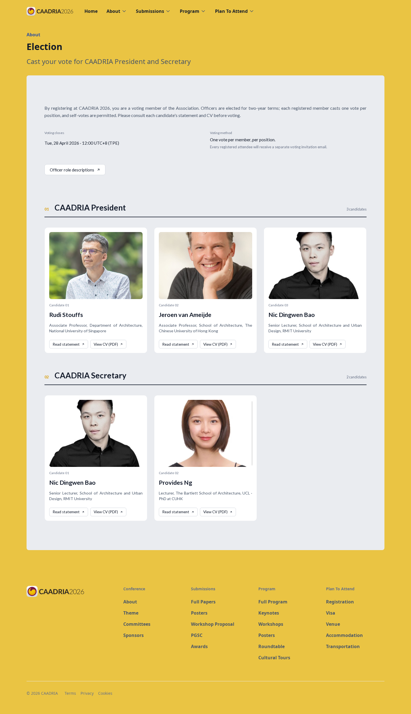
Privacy (87, 693)
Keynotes (268, 613)
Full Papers (203, 602)
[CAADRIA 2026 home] (70, 591)
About (130, 602)
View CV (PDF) (106, 344)
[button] (116, 11)
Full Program (272, 602)
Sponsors (133, 635)
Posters (199, 613)
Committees (136, 624)
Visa (330, 613)
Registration (340, 602)
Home (91, 11)
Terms (70, 693)
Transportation (343, 646)
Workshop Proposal (212, 624)
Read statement (66, 344)
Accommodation (344, 635)
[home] (50, 11)
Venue (333, 624)
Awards (199, 646)
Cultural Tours (274, 658)
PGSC (196, 635)
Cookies (105, 693)
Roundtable (271, 646)
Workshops (270, 624)
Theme (130, 613)
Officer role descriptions (72, 169)
